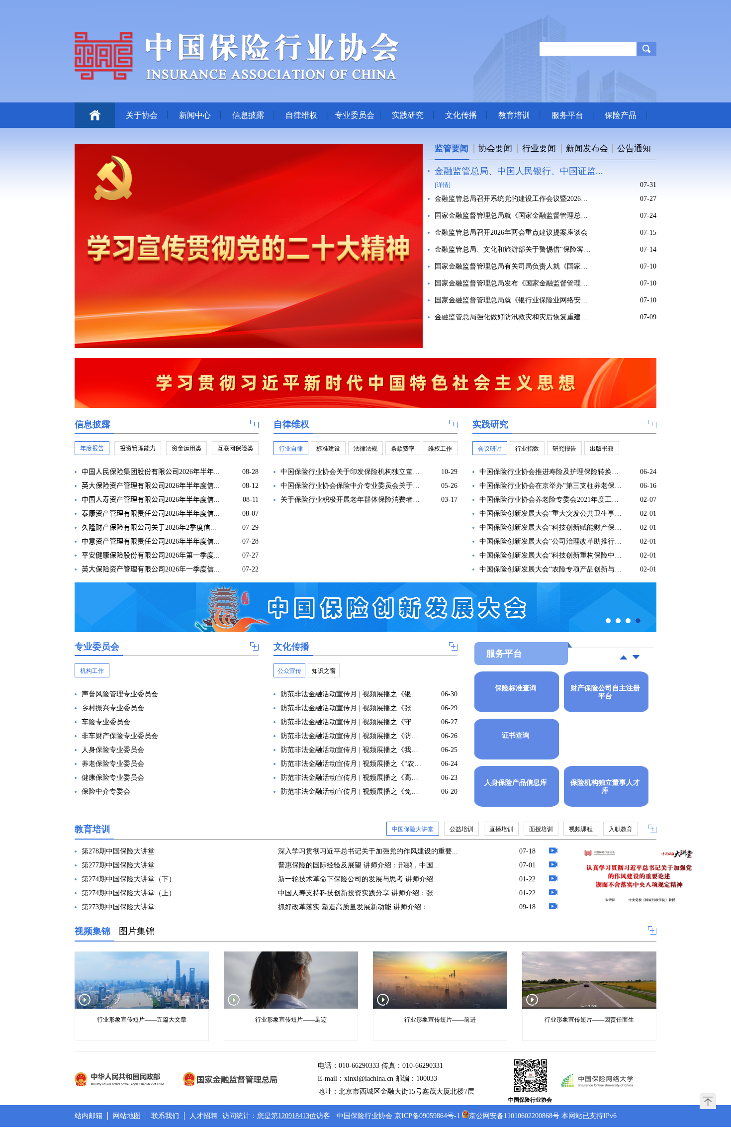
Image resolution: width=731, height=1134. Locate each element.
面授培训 (541, 829)
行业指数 (527, 448)
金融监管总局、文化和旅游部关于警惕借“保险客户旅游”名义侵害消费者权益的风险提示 (514, 249)
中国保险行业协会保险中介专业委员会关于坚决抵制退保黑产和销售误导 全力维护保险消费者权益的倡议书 (351, 485)
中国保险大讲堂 (413, 829)
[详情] (443, 185)
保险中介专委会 (106, 791)
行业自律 (291, 448)
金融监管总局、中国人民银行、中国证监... (519, 171)
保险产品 (621, 115)
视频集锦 (92, 931)
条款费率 (403, 448)
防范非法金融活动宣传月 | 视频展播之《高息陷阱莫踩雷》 (351, 777)
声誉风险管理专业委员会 (120, 694)
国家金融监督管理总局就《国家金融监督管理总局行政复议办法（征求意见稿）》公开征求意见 (514, 215)
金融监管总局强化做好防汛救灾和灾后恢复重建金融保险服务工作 (514, 317)
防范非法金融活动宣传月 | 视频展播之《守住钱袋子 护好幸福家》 (351, 722)
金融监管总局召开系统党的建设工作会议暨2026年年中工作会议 (514, 198)
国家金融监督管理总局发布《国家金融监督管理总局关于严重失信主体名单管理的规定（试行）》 (514, 283)
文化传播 (461, 115)
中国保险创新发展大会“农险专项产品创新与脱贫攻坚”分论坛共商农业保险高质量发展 (550, 569)
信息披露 (248, 115)
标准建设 (328, 448)
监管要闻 (451, 148)
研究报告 (564, 448)
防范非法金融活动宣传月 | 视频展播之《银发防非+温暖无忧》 (351, 694)
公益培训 (461, 829)
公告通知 (634, 148)
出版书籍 (602, 448)
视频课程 (581, 829)
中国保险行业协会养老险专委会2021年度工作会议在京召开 (550, 499)
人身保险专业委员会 (113, 750)
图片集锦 (137, 931)
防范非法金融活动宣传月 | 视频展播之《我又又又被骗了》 (351, 750)
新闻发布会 (587, 148)
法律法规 (365, 448)
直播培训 (501, 829)
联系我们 (165, 1116)
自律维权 (301, 115)
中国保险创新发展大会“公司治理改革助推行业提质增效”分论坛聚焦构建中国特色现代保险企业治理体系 (550, 541)
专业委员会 (354, 115)
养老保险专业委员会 (113, 763)
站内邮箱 (88, 1116)
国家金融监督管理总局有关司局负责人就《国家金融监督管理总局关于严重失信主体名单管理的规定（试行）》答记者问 (514, 266)
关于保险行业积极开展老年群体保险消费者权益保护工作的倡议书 (351, 499)
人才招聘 (203, 1116)
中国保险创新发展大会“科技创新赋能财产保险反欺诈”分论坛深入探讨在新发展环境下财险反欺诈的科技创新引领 (550, 527)
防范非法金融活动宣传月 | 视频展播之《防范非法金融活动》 (351, 736)
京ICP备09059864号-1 (427, 1116)
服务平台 (567, 115)
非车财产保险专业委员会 (120, 736)
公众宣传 (289, 670)
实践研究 (408, 115)
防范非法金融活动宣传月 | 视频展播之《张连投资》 (351, 708)
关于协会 (142, 115)
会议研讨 (490, 448)
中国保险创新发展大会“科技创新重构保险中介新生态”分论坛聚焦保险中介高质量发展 (550, 555)
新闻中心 (195, 115)
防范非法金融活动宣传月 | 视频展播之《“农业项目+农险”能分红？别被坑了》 (351, 763)
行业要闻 (539, 148)
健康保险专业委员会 (113, 777)
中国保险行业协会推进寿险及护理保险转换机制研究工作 (550, 471)
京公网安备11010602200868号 (514, 1116)
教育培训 (514, 115)
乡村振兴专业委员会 (113, 708)
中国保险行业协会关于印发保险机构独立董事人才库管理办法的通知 (351, 471)
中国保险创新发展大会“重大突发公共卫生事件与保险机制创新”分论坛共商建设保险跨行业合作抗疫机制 (550, 513)
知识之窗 (324, 670)
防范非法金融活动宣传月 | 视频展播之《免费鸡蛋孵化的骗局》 (351, 791)
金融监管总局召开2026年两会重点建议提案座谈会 (511, 232)
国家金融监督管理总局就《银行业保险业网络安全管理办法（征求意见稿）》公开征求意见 (514, 300)
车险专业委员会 (106, 722)
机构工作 (92, 670)
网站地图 (127, 1116)
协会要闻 (495, 148)
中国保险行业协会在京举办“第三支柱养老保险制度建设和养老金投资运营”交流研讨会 (550, 485)
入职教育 (621, 829)
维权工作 (440, 448)
